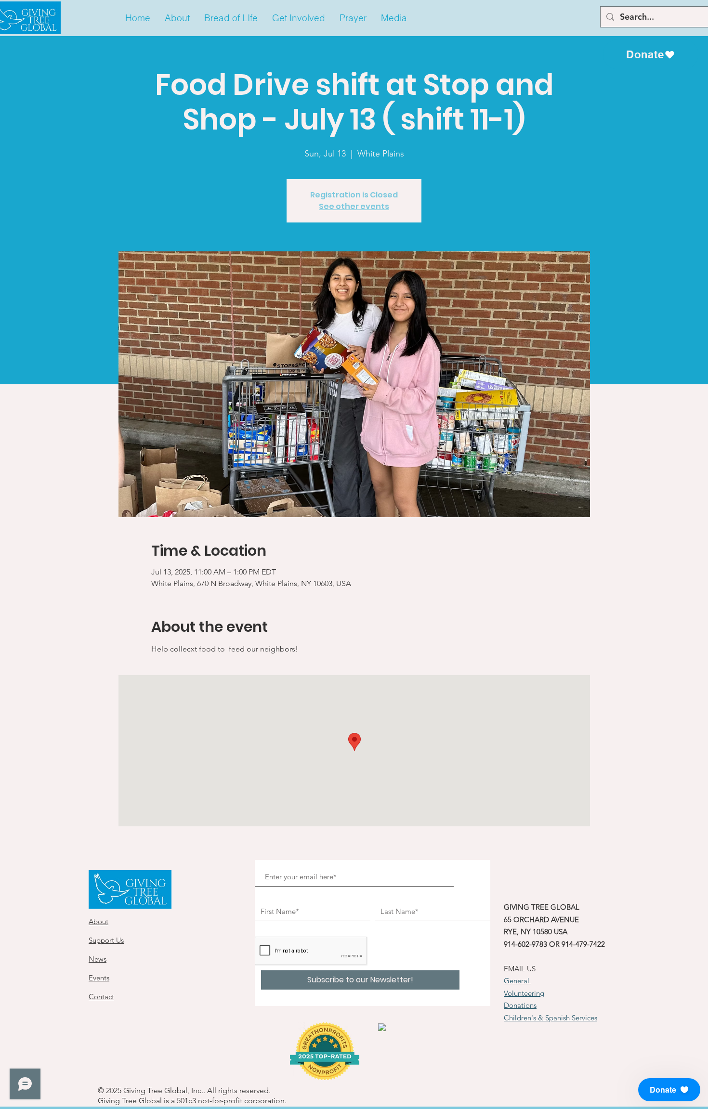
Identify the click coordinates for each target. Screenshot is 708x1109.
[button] (177, 18)
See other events (354, 206)
